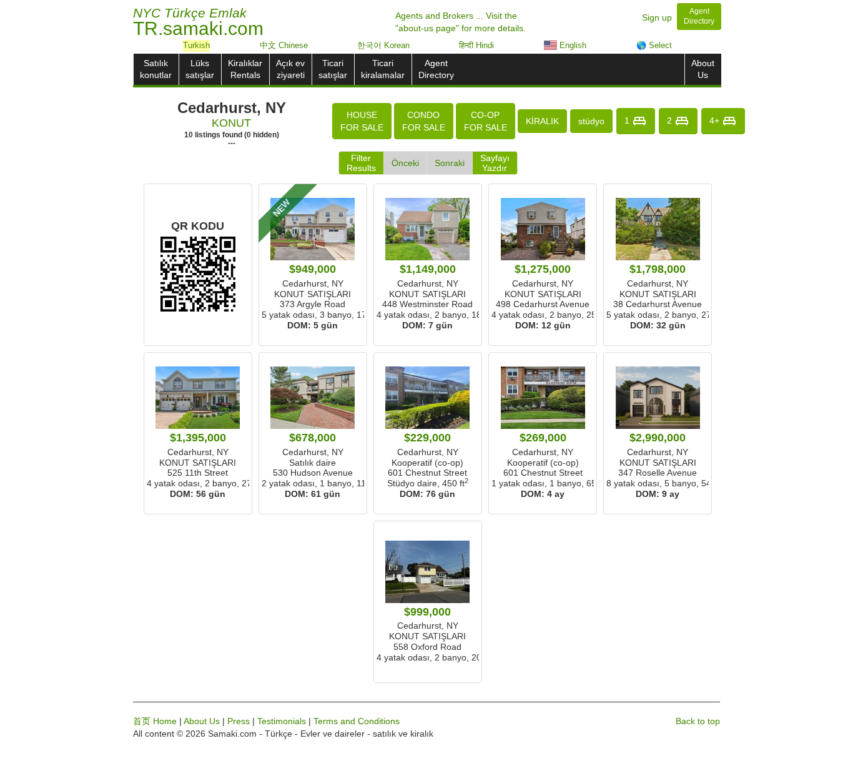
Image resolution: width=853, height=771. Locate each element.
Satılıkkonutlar (156, 69)
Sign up (657, 17)
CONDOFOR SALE (423, 121)
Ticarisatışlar (332, 69)
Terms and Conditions (356, 721)
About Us (202, 721)
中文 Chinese (284, 45)
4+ (715, 120)
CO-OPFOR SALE (485, 121)
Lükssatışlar (199, 69)
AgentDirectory (436, 69)
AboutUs (702, 69)
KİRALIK (542, 121)
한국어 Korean (383, 45)
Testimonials (281, 721)
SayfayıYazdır (495, 163)
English (571, 45)
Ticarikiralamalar (383, 69)
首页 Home (155, 721)
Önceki (405, 163)
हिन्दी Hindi (476, 45)
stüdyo (591, 121)
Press (238, 721)
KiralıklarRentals (245, 69)
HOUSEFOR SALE (361, 121)
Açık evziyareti (290, 69)
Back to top (698, 721)
